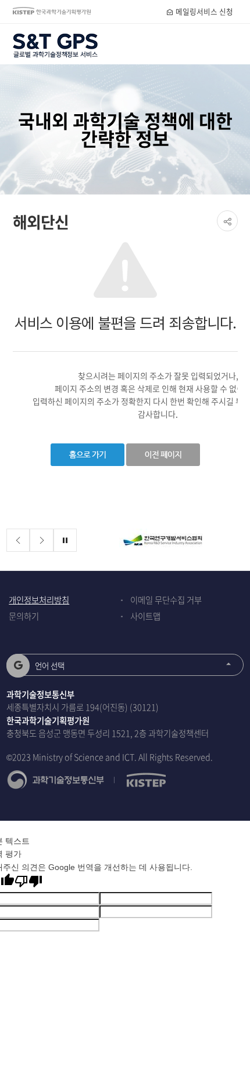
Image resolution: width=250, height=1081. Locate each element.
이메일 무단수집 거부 (166, 600)
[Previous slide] (18, 540)
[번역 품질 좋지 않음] (28, 881)
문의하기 (24, 616)
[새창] (162, 540)
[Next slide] (41, 540)
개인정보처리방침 (39, 600)
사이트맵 (145, 616)
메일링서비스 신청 (203, 11)
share (227, 220)
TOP (232, 1045)
